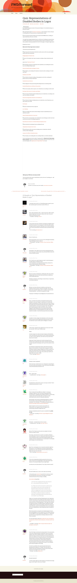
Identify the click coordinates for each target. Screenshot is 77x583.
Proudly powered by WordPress (38, 580)
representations (36, 23)
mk (23, 225)
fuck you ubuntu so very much (41, 452)
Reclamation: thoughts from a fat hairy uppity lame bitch (53, 191)
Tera (23, 329)
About (16, 13)
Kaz (23, 449)
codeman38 (24, 433)
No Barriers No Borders (37, 31)
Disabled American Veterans (28, 80)
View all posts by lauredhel (48, 185)
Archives (21, 13)
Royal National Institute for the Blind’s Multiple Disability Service (34, 121)
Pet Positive (25, 103)
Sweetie (38, 354)
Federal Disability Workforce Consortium (30, 115)
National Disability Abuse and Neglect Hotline (31, 68)
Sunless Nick (39, 474)
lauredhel (42, 23)
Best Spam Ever (39, 229)
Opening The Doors (31, 62)
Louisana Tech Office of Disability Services (30, 133)
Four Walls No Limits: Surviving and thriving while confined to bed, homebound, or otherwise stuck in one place (41, 520)
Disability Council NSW (27, 74)
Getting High (43, 374)
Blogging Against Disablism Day (28, 55)
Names (39, 216)
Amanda (24, 534)
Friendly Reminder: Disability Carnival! (19, 191)
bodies (32, 23)
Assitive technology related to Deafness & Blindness (38, 403)
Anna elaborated (32, 479)
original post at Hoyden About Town (37, 140)
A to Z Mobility (25, 109)
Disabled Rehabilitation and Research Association (31, 86)
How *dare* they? (44, 423)
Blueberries (40, 551)
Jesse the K (24, 394)
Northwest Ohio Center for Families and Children (31, 91)
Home (12, 13)
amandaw (24, 214)
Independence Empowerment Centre (29, 126)
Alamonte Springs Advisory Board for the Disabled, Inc (32, 97)
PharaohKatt (25, 239)
